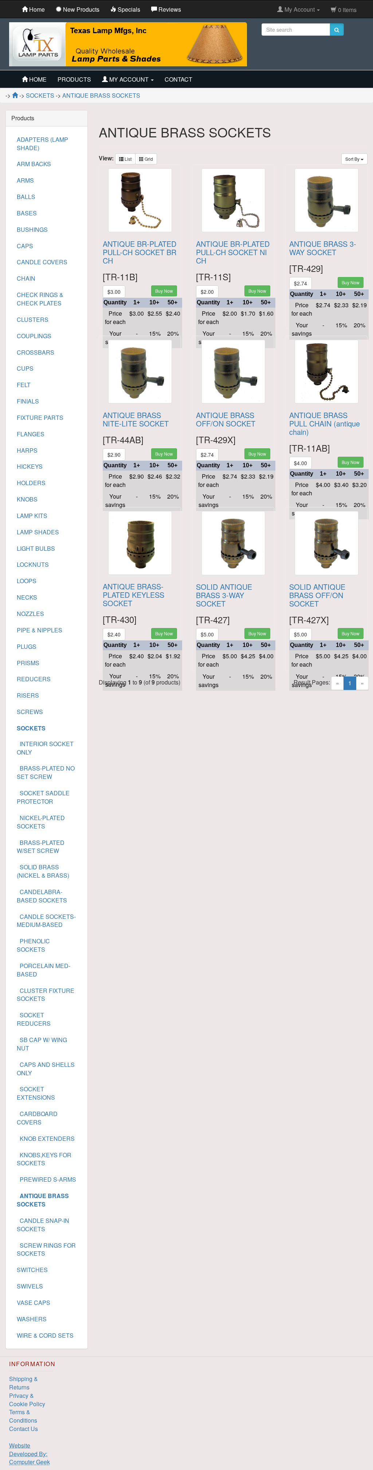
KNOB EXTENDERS (46, 1138)
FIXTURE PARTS (40, 417)
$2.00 (207, 291)
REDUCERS (34, 679)
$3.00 (114, 291)
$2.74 (300, 283)
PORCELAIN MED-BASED (43, 970)
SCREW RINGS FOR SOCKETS (46, 1249)
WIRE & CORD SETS (45, 1335)
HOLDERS (31, 483)
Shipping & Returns (23, 1383)
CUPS (25, 368)
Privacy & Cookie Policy (27, 1399)
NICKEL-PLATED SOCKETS (41, 822)
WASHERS (32, 1319)
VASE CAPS (33, 1302)
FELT (24, 385)
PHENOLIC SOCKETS (33, 945)
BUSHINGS (32, 229)
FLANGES (30, 434)
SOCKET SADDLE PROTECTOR (43, 797)
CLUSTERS (32, 319)
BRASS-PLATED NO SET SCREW (46, 772)
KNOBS (27, 499)
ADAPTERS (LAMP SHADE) (42, 143)
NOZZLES (30, 613)
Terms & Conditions (23, 1416)
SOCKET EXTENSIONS (36, 1093)
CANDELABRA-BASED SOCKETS (42, 896)
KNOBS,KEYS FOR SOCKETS (44, 1159)
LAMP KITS (32, 515)
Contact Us (23, 1428)
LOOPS (26, 581)
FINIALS (28, 401)
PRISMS (28, 663)
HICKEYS (30, 466)
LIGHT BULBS (36, 548)
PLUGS (26, 646)
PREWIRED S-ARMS (46, 1179)
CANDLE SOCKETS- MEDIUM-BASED (46, 920)
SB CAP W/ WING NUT (42, 1044)
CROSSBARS (35, 352)
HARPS (27, 450)
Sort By (353, 159)
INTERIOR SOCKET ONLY (45, 748)
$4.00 (300, 463)
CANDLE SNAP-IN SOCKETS (43, 1224)
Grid (148, 159)
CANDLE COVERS (42, 262)
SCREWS (30, 711)
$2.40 (114, 634)
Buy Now (164, 291)
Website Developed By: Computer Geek (29, 1453)
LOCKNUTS (33, 564)
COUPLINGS (34, 336)
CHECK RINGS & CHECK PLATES (40, 299)
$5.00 (207, 634)
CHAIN (26, 278)
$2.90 (114, 454)
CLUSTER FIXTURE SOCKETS (45, 994)
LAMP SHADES (38, 532)
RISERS (28, 695)
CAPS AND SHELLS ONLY (46, 1068)
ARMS (25, 180)
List (127, 159)
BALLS (26, 196)
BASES (27, 213)
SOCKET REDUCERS (34, 1019)
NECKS (27, 597)
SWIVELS (30, 1286)
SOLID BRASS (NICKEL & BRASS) (43, 871)
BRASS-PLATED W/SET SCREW (40, 846)
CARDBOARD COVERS (37, 1118)
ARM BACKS (34, 164)
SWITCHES (32, 1270)
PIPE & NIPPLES (39, 630)
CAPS (25, 246)
